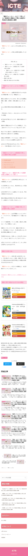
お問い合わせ (4, 531)
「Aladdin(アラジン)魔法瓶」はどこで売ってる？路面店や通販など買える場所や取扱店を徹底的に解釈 (14, 489)
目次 (12, 61)
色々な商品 (5, 357)
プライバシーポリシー (6, 534)
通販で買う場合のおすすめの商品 (11, 80)
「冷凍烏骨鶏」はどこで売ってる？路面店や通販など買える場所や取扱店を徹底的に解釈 (13, 499)
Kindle (14, 312)
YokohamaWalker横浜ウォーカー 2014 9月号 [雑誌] (18, 306)
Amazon (15, 294)
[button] (20, 363)
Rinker (18, 310)
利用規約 (3, 537)
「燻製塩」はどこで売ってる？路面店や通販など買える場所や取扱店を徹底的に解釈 (13, 494)
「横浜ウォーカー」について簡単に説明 (13, 64)
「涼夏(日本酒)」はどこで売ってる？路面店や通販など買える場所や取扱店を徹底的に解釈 (13, 504)
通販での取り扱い (8, 78)
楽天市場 (15, 296)
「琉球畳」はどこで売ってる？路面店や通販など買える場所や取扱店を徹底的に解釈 (13, 508)
